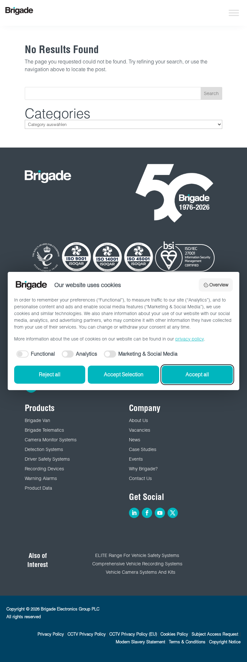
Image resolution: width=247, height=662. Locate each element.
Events (136, 459)
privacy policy (189, 339)
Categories (57, 113)
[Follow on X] (173, 513)
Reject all (49, 374)
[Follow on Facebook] (147, 513)
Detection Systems (44, 449)
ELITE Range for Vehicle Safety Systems (137, 555)
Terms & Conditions (187, 641)
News (134, 439)
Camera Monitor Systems (51, 439)
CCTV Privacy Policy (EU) (133, 634)
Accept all (197, 374)
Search (211, 93)
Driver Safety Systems (47, 459)
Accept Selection (123, 374)
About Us (138, 420)
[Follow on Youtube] (160, 513)
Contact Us (140, 478)
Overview (218, 284)
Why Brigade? (143, 468)
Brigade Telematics (44, 430)
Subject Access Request (215, 634)
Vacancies (139, 430)
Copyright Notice (225, 641)
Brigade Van (37, 420)
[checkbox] (34, 354)
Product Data (38, 488)
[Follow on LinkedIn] (134, 513)
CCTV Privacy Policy (87, 634)
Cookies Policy (174, 634)
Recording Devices (44, 468)
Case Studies (142, 449)
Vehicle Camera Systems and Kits (140, 572)
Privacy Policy (51, 634)
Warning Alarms (41, 478)
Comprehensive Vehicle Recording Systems (137, 563)
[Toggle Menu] (234, 13)
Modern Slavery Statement (140, 641)
